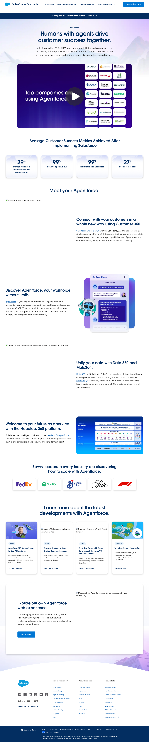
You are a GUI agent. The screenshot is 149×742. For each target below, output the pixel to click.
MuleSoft (80, 380)
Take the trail (120, 568)
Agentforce (11, 301)
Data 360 (80, 374)
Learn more (92, 16)
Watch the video (16, 568)
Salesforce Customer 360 (88, 230)
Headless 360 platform (58, 435)
